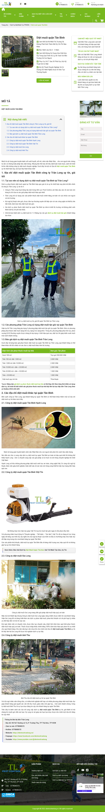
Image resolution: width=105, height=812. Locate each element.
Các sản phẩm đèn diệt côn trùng (39, 776)
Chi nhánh (87, 15)
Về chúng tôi (7, 15)
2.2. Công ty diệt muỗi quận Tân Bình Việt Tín (22, 144)
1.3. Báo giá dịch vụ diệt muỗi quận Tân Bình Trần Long (26, 134)
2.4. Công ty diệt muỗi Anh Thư (17, 150)
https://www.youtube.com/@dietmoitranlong (30, 739)
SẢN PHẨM (21, 15)
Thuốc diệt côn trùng (38, 782)
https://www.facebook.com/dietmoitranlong (30, 736)
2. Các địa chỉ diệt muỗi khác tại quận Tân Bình (21, 137)
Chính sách (73, 15)
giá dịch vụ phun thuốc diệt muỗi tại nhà (28, 384)
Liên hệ (98, 15)
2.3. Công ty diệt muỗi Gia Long (18, 147)
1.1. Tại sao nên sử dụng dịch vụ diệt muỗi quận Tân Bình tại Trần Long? (32, 127)
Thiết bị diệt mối (37, 771)
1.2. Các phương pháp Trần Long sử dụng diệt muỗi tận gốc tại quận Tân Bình (34, 131)
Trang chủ (5, 25)
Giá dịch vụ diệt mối (59, 771)
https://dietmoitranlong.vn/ (23, 733)
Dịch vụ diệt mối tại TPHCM (62, 780)
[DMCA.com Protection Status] (8, 795)
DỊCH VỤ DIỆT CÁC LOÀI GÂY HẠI (42, 15)
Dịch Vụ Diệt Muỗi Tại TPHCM (19, 25)
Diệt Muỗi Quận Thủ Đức (35, 550)
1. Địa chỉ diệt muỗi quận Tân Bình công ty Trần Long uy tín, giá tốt (28, 124)
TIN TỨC (61, 15)
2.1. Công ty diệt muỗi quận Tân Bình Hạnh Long (23, 140)
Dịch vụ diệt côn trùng (60, 775)
